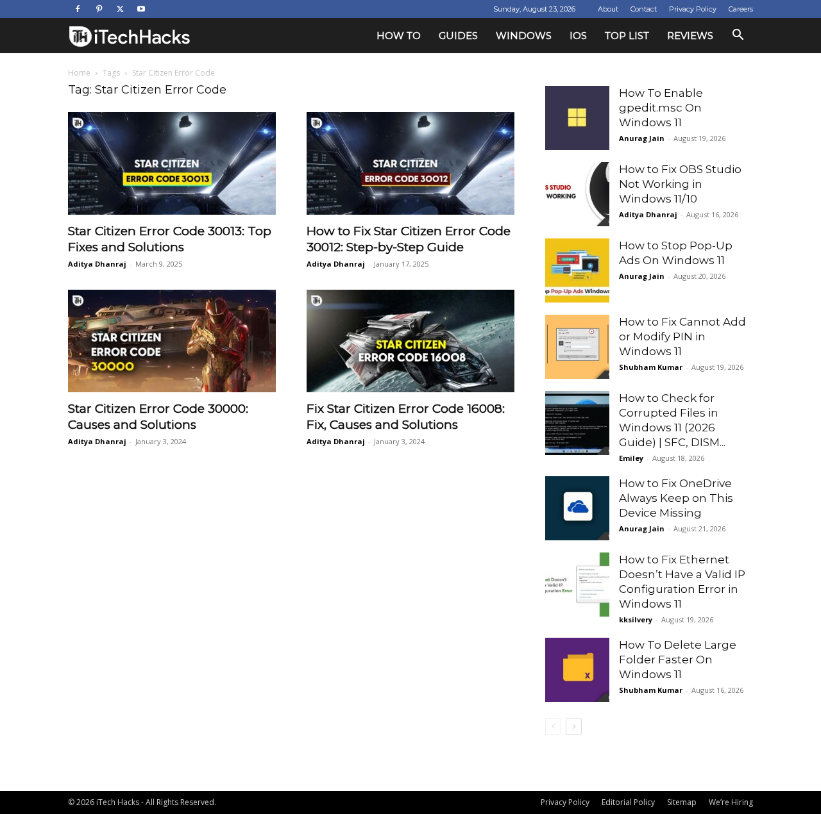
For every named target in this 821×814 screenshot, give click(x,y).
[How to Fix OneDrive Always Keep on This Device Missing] (577, 508)
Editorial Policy (628, 802)
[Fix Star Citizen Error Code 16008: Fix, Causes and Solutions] (410, 341)
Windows (524, 35)
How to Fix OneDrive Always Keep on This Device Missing (676, 498)
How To (399, 35)
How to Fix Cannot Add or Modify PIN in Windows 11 (682, 336)
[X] (120, 9)
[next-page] (574, 726)
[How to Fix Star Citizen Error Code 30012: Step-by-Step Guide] (410, 163)
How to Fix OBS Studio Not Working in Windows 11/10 (680, 184)
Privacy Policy (692, 8)
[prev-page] (553, 726)
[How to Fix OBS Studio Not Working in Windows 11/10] (577, 194)
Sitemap (682, 802)
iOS (578, 35)
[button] (737, 36)
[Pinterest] (98, 9)
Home (79, 72)
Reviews (690, 35)
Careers (741, 8)
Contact (644, 8)
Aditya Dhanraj (97, 264)
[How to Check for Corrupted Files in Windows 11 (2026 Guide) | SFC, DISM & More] (577, 423)
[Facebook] (77, 9)
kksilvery (635, 619)
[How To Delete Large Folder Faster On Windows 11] (577, 670)
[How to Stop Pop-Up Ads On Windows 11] (577, 270)
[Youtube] (141, 9)
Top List (627, 35)
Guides (458, 35)
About (608, 8)
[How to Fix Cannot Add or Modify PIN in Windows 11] (577, 347)
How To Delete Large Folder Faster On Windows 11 (677, 659)
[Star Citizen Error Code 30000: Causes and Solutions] (172, 341)
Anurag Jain (641, 138)
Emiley (631, 458)
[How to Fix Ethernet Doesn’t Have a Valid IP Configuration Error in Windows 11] (577, 584)
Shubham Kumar (650, 367)
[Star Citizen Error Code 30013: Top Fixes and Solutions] (172, 163)
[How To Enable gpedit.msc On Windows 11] (577, 118)
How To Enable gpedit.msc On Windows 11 (661, 108)
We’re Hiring (731, 802)
